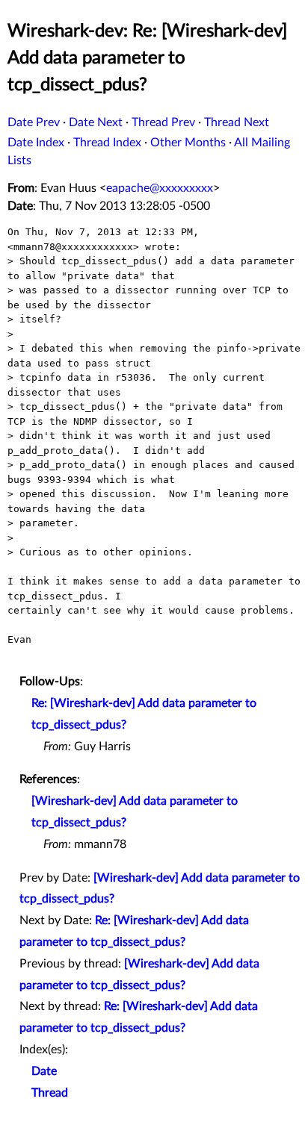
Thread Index (107, 143)
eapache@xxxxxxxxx (159, 188)
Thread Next (236, 122)
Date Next (96, 122)
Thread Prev (163, 122)
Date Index (35, 143)
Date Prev (33, 122)
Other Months (188, 143)
